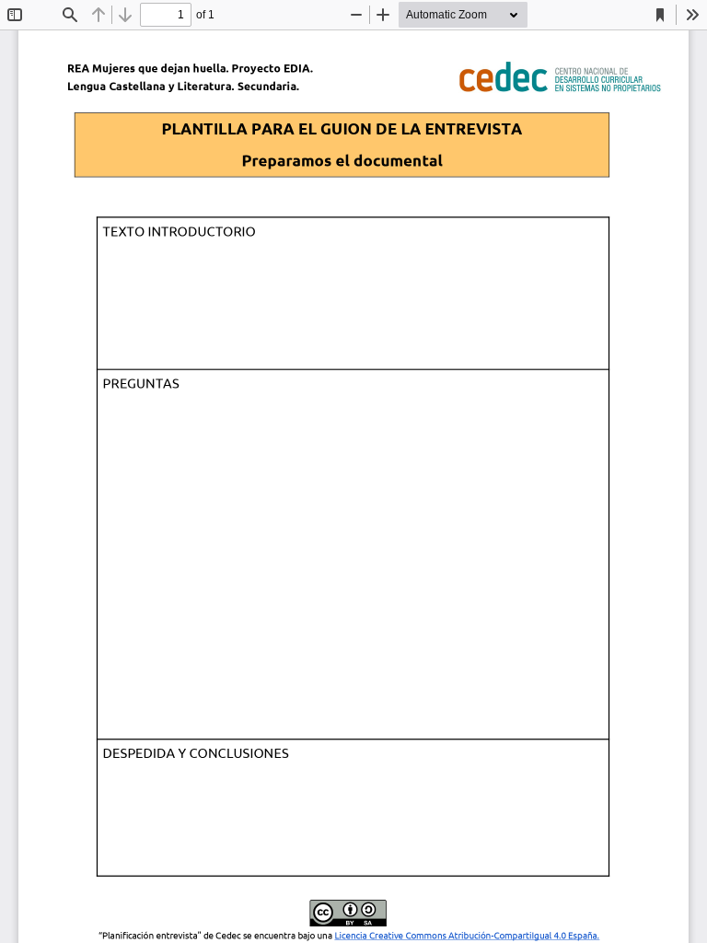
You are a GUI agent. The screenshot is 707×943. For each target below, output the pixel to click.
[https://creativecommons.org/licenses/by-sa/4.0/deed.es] (466, 936)
